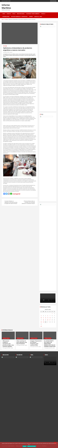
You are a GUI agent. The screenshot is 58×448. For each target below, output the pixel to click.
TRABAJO (43, 13)
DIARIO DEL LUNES (38, 16)
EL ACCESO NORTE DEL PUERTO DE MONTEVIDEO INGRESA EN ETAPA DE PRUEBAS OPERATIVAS (49, 343)
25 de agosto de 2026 (20, 345)
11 (43, 317)
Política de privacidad (31, 446)
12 (45, 317)
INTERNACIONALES (7, 330)
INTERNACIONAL (6, 16)
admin (11, 52)
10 (41, 317)
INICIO (4, 13)
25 (43, 322)
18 (43, 319)
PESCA (13, 13)
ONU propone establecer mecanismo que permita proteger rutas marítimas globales (8, 343)
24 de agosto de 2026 (34, 346)
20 (47, 319)
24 (41, 322)
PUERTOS (9, 13)
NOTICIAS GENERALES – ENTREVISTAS (19, 16)
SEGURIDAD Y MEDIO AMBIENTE (32, 13)
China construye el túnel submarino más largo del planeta (21, 342)
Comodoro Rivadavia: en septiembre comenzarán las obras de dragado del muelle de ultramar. (11, 202)
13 (47, 317)
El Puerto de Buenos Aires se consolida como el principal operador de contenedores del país (28, 202)
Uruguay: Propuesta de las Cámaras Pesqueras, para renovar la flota (36, 343)
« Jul (41, 326)
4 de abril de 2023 (6, 52)
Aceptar (24, 446)
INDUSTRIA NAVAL (21, 13)
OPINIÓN (31, 16)
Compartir (16, 194)
